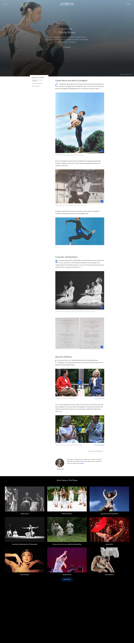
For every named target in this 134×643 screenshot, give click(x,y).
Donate (65, 640)
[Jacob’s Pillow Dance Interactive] (67, 4)
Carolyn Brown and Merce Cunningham (37, 80)
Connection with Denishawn (37, 83)
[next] (105, 605)
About (54, 640)
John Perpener (51, 624)
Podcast (71, 640)
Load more (67, 579)
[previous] (28, 605)
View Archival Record (98, 398)
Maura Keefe (68, 47)
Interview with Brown (36, 86)
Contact (59, 640)
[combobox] (9, 4)
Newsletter (78, 640)
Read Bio (82, 463)
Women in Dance (67, 29)
